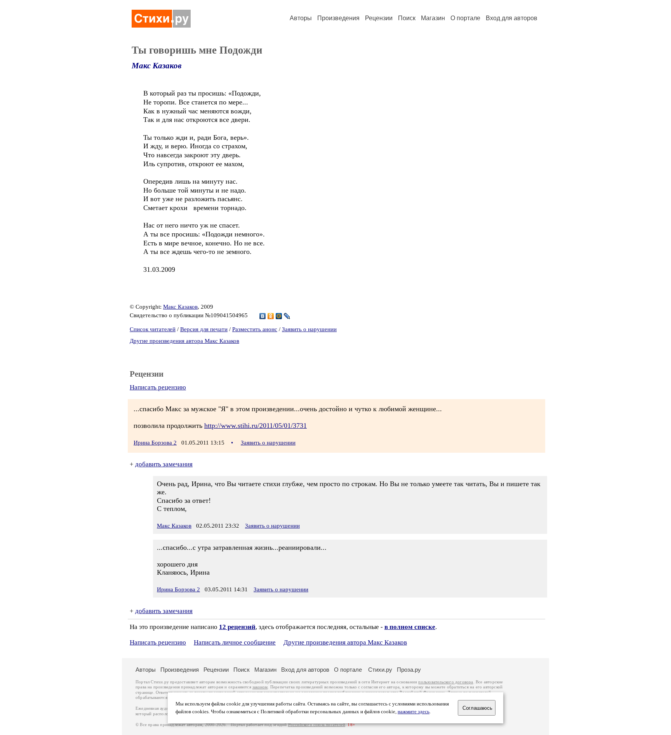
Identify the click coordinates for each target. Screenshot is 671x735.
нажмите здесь (413, 711)
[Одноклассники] (271, 316)
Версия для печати (204, 329)
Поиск (406, 18)
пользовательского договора (445, 682)
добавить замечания (164, 464)
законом (260, 687)
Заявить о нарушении (309, 329)
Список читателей (153, 329)
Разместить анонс (254, 329)
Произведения (338, 18)
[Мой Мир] (279, 316)
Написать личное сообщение (235, 642)
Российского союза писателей (316, 725)
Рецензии (379, 18)
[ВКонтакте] (263, 316)
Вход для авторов (511, 18)
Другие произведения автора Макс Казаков (184, 341)
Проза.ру (409, 669)
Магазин (433, 18)
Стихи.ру (380, 669)
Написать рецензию (158, 387)
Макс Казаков (156, 65)
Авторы (301, 18)
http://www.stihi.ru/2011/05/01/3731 (255, 425)
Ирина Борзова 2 (155, 443)
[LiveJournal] (287, 316)
